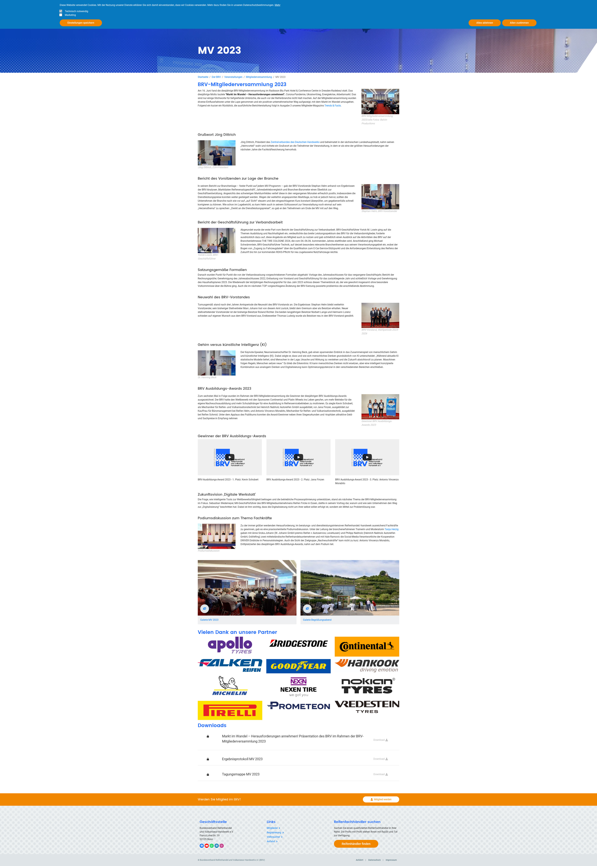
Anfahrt (271, 841)
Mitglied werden (382, 799)
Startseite (203, 77)
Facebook (203, 846)
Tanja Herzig (391, 529)
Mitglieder (272, 828)
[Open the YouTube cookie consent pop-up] (230, 457)
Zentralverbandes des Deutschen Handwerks (295, 142)
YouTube (208, 846)
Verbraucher (273, 836)
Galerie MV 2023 (209, 619)
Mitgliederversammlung (259, 77)
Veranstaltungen (233, 77)
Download (379, 739)
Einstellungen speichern (80, 22)
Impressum (391, 860)
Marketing (70, 15)
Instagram (223, 846)
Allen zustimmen (519, 22)
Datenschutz (374, 860)
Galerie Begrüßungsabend (317, 619)
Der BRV (216, 77)
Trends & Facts (332, 105)
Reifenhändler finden (356, 844)
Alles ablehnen (484, 22)
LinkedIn (218, 846)
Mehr (277, 5)
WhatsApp (213, 846)
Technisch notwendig (76, 11)
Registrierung (274, 832)
